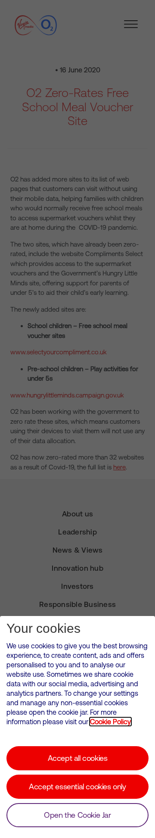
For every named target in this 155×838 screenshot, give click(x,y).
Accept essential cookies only (77, 786)
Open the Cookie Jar (77, 814)
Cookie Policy (110, 721)
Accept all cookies (78, 758)
